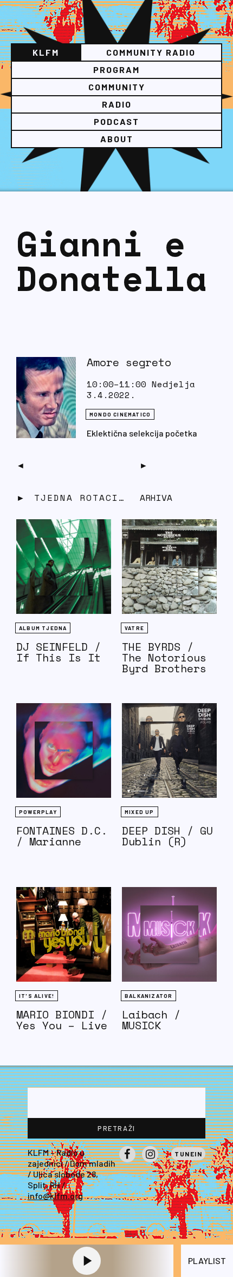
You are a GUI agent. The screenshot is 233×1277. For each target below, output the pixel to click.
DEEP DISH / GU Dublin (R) (167, 836)
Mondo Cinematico (120, 414)
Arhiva (156, 497)
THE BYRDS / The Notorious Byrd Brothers (164, 657)
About (116, 139)
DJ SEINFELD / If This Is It (58, 652)
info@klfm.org (55, 1195)
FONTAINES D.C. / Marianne (61, 836)
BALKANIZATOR (148, 996)
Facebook (127, 1161)
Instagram (150, 1161)
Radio (117, 104)
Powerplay (38, 812)
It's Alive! (36, 996)
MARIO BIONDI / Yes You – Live (61, 1020)
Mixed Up (139, 812)
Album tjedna (43, 628)
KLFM (46, 52)
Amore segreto (129, 362)
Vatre (134, 628)
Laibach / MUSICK (151, 1020)
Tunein (188, 1153)
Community (116, 87)
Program (116, 69)
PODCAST (116, 121)
